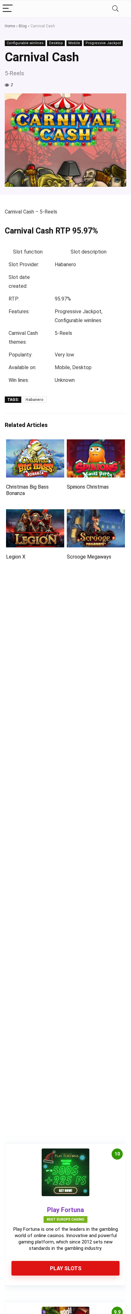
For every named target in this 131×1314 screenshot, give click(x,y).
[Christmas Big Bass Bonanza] (35, 444)
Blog (23, 26)
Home (10, 26)
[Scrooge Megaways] (96, 514)
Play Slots (65, 1268)
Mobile (74, 43)
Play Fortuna (65, 1210)
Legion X (15, 557)
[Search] (115, 8)
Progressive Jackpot (103, 43)
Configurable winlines (25, 43)
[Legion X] (35, 514)
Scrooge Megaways (89, 557)
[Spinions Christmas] (96, 444)
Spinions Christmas (88, 487)
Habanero (34, 399)
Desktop (56, 43)
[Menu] (7, 8)
